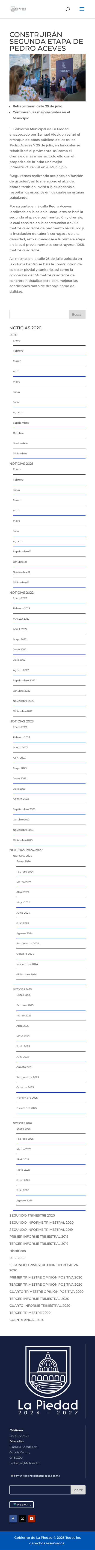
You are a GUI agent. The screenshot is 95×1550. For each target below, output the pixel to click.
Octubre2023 (21, 819)
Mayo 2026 (23, 1169)
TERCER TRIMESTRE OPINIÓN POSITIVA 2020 (45, 1284)
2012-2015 (16, 1258)
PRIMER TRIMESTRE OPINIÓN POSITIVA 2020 (45, 1277)
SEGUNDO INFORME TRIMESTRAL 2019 (41, 1230)
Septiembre (21, 422)
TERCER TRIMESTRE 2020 (29, 1313)
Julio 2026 (22, 1190)
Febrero (18, 350)
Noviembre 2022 (23, 700)
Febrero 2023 (21, 737)
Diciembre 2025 (26, 1108)
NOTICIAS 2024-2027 (26, 850)
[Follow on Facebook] (13, 1518)
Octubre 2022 (21, 690)
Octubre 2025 (25, 1087)
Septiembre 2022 (24, 680)
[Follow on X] (22, 1518)
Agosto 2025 (24, 1067)
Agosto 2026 (24, 1200)
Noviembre (20, 443)
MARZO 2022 (21, 618)
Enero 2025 (23, 994)
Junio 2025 (23, 1046)
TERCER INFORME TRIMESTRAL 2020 (39, 1299)
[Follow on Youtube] (31, 1518)
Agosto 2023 (21, 798)
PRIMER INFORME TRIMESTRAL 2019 (38, 1236)
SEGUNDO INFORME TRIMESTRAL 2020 (41, 1222)
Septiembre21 (22, 551)
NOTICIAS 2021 (21, 464)
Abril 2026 (22, 1159)
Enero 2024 (23, 861)
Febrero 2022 (21, 608)
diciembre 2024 (26, 974)
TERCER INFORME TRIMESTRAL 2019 (38, 1244)
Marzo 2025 (23, 1015)
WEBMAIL (24, 1504)
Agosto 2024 (24, 933)
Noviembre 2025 (27, 1097)
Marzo (17, 361)
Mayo (16, 381)
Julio (16, 402)
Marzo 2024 (23, 882)
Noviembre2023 (23, 829)
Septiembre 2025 (27, 1077)
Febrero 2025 (24, 1005)
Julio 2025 (22, 1056)
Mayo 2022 (20, 639)
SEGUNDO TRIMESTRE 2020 (32, 1215)
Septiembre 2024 (27, 943)
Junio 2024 (23, 912)
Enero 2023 (20, 727)
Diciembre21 (21, 582)
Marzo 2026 (23, 1149)
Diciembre (20, 453)
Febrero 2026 (25, 1138)
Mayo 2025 (23, 1036)
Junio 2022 (19, 649)
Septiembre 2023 (24, 809)
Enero (17, 340)
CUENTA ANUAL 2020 (26, 1320)
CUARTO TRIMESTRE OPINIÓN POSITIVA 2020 (46, 1292)
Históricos (17, 1251)
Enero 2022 (20, 598)
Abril (16, 371)
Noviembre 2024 (27, 964)
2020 (13, 335)
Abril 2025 (22, 1025)
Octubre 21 (20, 561)
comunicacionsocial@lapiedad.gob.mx (37, 1475)
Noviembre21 (21, 572)
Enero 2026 (23, 1128)
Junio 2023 (19, 778)
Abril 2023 (19, 757)
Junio (16, 392)
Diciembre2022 (23, 711)
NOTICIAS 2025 (22, 989)
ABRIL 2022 (20, 629)
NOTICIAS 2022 (21, 592)
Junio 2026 (23, 1180)
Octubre (18, 433)
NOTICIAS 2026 (22, 1123)
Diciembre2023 (23, 840)
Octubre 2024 (25, 953)
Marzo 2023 (20, 747)
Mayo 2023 (20, 768)
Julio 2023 (19, 788)
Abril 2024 (22, 892)
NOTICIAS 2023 (21, 721)
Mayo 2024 (23, 902)
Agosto (17, 412)
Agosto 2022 (21, 670)
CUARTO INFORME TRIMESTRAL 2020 (39, 1306)
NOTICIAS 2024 (22, 855)
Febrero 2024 (25, 871)
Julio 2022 (19, 659)
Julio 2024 (22, 923)
